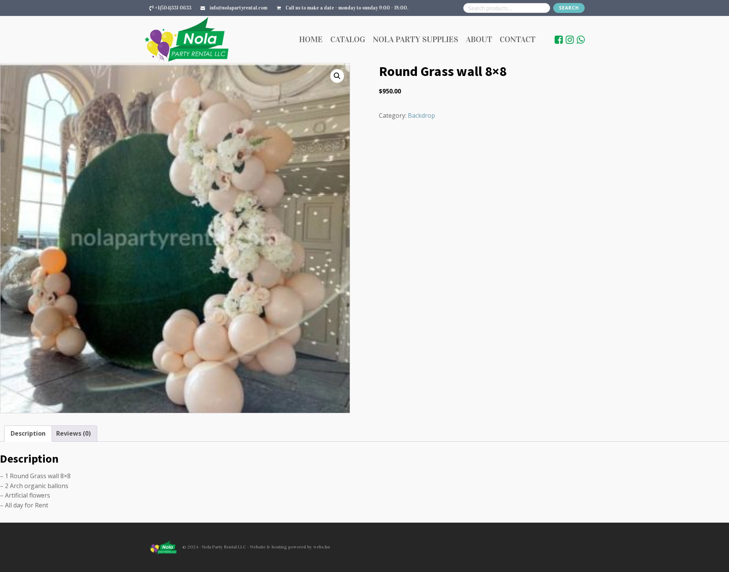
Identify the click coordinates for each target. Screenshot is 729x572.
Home (311, 39)
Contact (517, 39)
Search (569, 8)
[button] (337, 76)
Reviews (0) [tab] (73, 433)
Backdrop (421, 115)
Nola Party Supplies (415, 39)
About (479, 39)
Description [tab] (28, 433)
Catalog (347, 39)
